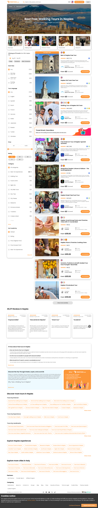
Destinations (11, 485)
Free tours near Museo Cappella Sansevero (19, 433)
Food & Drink (21, 180)
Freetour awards (84, 485)
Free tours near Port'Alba (61, 426)
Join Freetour (11, 478)
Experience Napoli (69, 155)
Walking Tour (21, 176)
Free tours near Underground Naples (38, 430)
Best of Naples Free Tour (68, 55)
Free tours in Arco (74, 471)
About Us (18, 485)
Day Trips (21, 194)
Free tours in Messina (79, 464)
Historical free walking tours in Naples (41, 401)
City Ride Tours (21, 189)
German (21, 114)
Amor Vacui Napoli (69, 182)
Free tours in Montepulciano (63, 468)
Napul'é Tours (68, 118)
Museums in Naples (78, 407)
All (11, 157)
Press (47, 485)
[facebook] (46, 492)
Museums (21, 203)
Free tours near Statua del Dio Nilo (17, 430)
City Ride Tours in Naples (14, 449)
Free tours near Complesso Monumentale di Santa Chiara (70, 433)
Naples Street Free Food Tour (70, 195)
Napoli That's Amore (69, 67)
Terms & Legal (65, 485)
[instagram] (43, 492)
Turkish (21, 132)
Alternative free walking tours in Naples (64, 401)
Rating (12, 236)
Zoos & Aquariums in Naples (76, 445)
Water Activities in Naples (31, 449)
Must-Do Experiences (21, 172)
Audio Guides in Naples (27, 452)
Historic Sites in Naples (76, 452)
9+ (20, 157)
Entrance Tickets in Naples (15, 445)
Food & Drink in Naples (31, 445)
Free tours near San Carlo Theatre (43, 433)
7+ (12, 159)
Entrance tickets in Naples (32, 407)
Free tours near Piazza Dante (16, 426)
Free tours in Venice (13, 464)
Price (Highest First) (16, 240)
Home (10, 6)
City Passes (21, 198)
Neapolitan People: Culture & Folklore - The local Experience (75, 169)
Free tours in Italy (20, 6)
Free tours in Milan (53, 464)
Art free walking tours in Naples (38, 404)
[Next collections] (90, 41)
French (21, 110)
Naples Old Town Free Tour (69, 80)
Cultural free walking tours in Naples (17, 404)
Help (38, 485)
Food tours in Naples (63, 417)
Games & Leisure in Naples (60, 452)
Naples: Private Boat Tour (69, 285)
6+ (20, 159)
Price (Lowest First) (15, 245)
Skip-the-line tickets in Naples (50, 407)
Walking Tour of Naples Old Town (72, 105)
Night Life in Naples (59, 449)
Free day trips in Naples (14, 417)
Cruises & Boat (21, 216)
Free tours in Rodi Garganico (28, 471)
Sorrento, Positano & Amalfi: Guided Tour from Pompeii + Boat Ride (74, 263)
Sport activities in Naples (80, 404)
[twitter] (52, 492)
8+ (27, 157)
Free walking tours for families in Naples (60, 404)
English (21, 96)
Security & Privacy (54, 485)
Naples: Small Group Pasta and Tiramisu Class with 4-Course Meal (74, 221)
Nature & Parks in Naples (73, 449)
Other (21, 220)
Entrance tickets (21, 207)
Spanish (21, 101)
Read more (11, 365)
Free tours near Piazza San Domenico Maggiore (39, 426)
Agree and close (89, 505)
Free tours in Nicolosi (79, 468)
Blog (42, 485)
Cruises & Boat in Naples (59, 445)
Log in (88, 2)
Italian (21, 118)
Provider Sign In (20, 478)
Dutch (21, 105)
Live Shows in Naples (46, 449)
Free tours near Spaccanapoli (79, 426)
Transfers (21, 211)
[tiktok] (55, 492)
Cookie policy (74, 485)
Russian (21, 127)
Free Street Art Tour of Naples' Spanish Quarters (73, 142)
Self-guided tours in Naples (15, 407)
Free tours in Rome (26, 464)
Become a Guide (79, 2)
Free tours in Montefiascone (45, 468)
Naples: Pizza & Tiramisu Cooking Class (74, 242)
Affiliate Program (30, 478)
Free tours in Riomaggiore (60, 471)
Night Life (21, 185)
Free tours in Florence (40, 464)
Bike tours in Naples (49, 417)
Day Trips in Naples (13, 452)
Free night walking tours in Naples (32, 417)
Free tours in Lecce (66, 464)
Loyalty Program (12, 488)
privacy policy (31, 500)
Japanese (21, 123)
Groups (32, 485)
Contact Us (26, 485)
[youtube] (49, 492)
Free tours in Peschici (44, 471)
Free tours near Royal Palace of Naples (62, 430)
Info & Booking (85, 71)
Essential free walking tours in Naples (18, 401)
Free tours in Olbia (13, 471)
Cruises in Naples (65, 407)
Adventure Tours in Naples (43, 452)
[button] (15, 42)
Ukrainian (21, 136)
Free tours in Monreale (29, 468)
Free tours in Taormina (14, 468)
